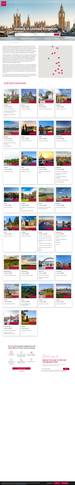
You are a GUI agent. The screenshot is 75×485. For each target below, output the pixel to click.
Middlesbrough (7, 271)
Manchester (59, 232)
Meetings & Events (17, 1)
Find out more (21, 370)
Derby (22, 167)
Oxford (5, 299)
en (72, 1)
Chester (6, 167)
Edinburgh (58, 167)
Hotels (11, 1)
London (40, 232)
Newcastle (41, 271)
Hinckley (41, 203)
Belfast (23, 105)
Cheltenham (59, 136)
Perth (22, 299)
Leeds (5, 232)
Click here (51, 370)
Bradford (58, 105)
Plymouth (41, 299)
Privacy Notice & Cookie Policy (21, 483)
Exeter (5, 203)
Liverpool (23, 232)
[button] (48, 59)
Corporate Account (67, 1)
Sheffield (58, 299)
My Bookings (49, 1)
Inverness (58, 203)
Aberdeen (6, 105)
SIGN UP (66, 368)
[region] (37, 483)
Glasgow (23, 203)
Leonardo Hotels (10, 42)
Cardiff (40, 136)
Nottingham (59, 271)
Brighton (6, 136)
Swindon (23, 326)
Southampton (7, 326)
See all (40, 250)
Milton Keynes (24, 271)
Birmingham (41, 105)
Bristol (23, 136)
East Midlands (42, 167)
